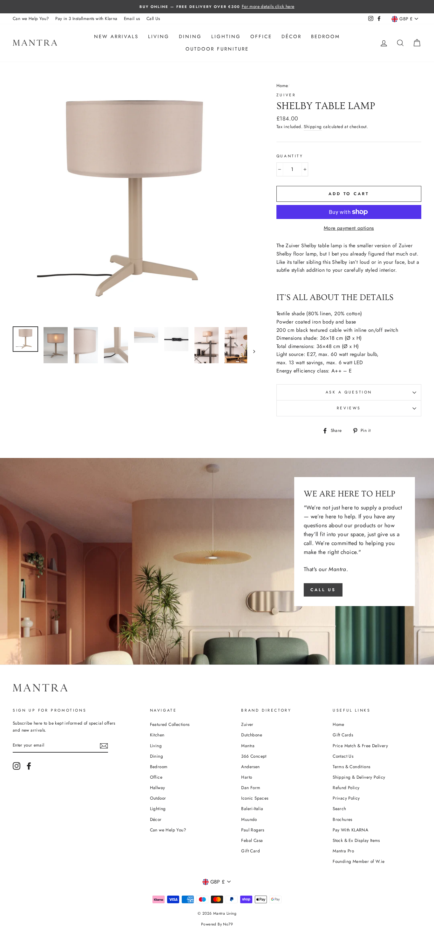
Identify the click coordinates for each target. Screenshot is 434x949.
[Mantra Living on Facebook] (29, 766)
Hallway (157, 787)
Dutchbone (251, 735)
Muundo (249, 819)
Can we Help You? (31, 18)
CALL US (323, 590)
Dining (190, 36)
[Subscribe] (104, 745)
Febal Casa (252, 840)
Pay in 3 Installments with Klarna (86, 18)
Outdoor (158, 798)
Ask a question (349, 392)
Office (261, 36)
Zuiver (286, 95)
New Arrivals (116, 36)
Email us (132, 18)
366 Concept (253, 756)
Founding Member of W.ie (358, 861)
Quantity (289, 156)
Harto (246, 777)
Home (282, 85)
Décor (291, 36)
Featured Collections (170, 724)
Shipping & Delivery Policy (359, 777)
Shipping (313, 126)
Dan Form (250, 787)
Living (158, 36)
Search (339, 808)
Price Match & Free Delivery (360, 745)
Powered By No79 (217, 924)
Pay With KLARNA (350, 830)
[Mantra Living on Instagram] (16, 766)
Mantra (247, 745)
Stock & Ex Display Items (356, 840)
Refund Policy (346, 787)
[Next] (251, 351)
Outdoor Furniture (217, 48)
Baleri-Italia (252, 808)
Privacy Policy (346, 798)
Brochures (342, 819)
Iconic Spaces (254, 798)
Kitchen (157, 735)
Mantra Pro (343, 851)
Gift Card (250, 851)
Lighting (226, 36)
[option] (217, 6)
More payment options (349, 228)
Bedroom (325, 36)
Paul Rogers (252, 830)
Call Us (153, 18)
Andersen (250, 766)
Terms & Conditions (351, 766)
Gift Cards (343, 735)
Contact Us (343, 756)
